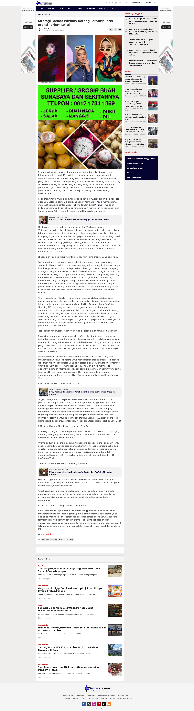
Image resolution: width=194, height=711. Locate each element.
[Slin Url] (115, 29)
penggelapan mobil (135, 168)
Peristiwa (42, 566)
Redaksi (80, 695)
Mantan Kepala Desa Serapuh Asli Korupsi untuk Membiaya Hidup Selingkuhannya (143, 63)
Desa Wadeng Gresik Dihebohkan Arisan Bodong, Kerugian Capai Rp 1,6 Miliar (143, 21)
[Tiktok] (104, 704)
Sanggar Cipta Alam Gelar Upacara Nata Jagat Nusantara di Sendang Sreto (65, 609)
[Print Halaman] (120, 29)
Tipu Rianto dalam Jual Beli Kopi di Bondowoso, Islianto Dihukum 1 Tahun (69, 668)
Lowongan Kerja (124, 698)
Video (83, 698)
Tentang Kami (68, 695)
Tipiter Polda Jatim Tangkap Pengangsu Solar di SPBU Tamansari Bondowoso (141, 42)
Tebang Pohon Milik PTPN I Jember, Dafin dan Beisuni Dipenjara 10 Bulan (68, 649)
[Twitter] (89, 704)
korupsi (130, 173)
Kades (75, 698)
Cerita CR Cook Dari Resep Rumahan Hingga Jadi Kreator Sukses (79, 219)
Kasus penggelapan (135, 163)
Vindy (99, 274)
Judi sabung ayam (134, 177)
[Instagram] (94, 704)
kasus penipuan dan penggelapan (141, 158)
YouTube (99, 205)
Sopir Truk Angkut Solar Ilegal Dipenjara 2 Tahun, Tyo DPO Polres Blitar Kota (143, 31)
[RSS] (109, 704)
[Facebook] (84, 704)
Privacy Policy (124, 695)
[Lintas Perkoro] (44, 3)
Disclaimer (91, 695)
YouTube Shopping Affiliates (53, 540)
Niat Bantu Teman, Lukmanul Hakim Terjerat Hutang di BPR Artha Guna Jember (72, 629)
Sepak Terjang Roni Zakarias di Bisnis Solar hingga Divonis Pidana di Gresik (143, 52)
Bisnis (112, 698)
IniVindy (63, 184)
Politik (40, 605)
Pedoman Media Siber (106, 695)
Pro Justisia (43, 586)
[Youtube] (99, 704)
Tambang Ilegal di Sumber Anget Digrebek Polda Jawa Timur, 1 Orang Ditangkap (69, 570)
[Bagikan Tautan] (111, 29)
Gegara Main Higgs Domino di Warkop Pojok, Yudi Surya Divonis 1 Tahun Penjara (70, 590)
